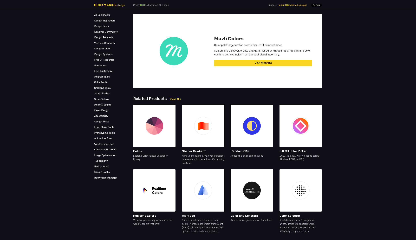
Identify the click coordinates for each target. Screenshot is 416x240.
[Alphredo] (203, 190)
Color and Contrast (244, 216)
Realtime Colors (144, 216)
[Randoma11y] (252, 126)
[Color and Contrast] (252, 190)
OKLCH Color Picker (293, 151)
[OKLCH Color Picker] (301, 126)
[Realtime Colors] (154, 190)
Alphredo (188, 216)
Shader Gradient (194, 151)
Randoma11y (240, 151)
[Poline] (154, 126)
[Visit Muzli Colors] (174, 51)
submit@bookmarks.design (293, 5)
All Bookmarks (102, 14)
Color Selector (290, 216)
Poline (137, 151)
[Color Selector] (301, 190)
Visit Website (263, 63)
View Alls (175, 99)
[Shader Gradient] (203, 126)
